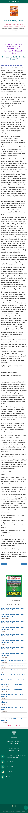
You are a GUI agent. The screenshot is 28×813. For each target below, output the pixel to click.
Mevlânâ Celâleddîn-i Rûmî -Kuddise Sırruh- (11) (12, 720)
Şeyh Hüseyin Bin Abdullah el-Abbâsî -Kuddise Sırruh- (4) (13, 636)
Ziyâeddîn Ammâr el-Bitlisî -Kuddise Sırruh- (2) (12, 702)
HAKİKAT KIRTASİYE (14, 748)
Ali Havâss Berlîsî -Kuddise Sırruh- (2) (12, 685)
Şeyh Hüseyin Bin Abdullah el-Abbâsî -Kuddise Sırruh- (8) (13, 610)
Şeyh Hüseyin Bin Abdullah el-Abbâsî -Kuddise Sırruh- (13, 655)
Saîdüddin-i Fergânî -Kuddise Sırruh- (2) (13, 671)
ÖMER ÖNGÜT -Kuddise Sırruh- (14, 741)
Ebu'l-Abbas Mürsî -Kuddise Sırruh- (12, 715)
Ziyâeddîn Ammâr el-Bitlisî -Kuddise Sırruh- (12, 709)
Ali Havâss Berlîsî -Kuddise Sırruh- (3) (12, 680)
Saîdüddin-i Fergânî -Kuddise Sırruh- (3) (13, 666)
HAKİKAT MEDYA (14, 747)
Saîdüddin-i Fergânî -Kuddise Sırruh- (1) (13, 676)
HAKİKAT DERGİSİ (14, 745)
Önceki (4, 564)
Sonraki (24, 564)
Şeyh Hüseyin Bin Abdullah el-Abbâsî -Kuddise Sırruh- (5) (13, 629)
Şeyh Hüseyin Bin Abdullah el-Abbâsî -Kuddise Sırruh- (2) (13, 649)
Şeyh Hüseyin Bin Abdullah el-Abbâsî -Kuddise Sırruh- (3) (13, 642)
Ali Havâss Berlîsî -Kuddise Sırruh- (11, 690)
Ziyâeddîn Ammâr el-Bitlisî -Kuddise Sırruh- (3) (12, 696)
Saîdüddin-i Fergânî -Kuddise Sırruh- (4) (13, 661)
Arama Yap (2, 2)
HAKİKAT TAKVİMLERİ (14, 750)
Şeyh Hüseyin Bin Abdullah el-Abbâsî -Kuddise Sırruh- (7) (13, 616)
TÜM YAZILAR (14, 725)
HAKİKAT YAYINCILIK (14, 743)
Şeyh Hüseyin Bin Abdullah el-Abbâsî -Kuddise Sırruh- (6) (13, 623)
